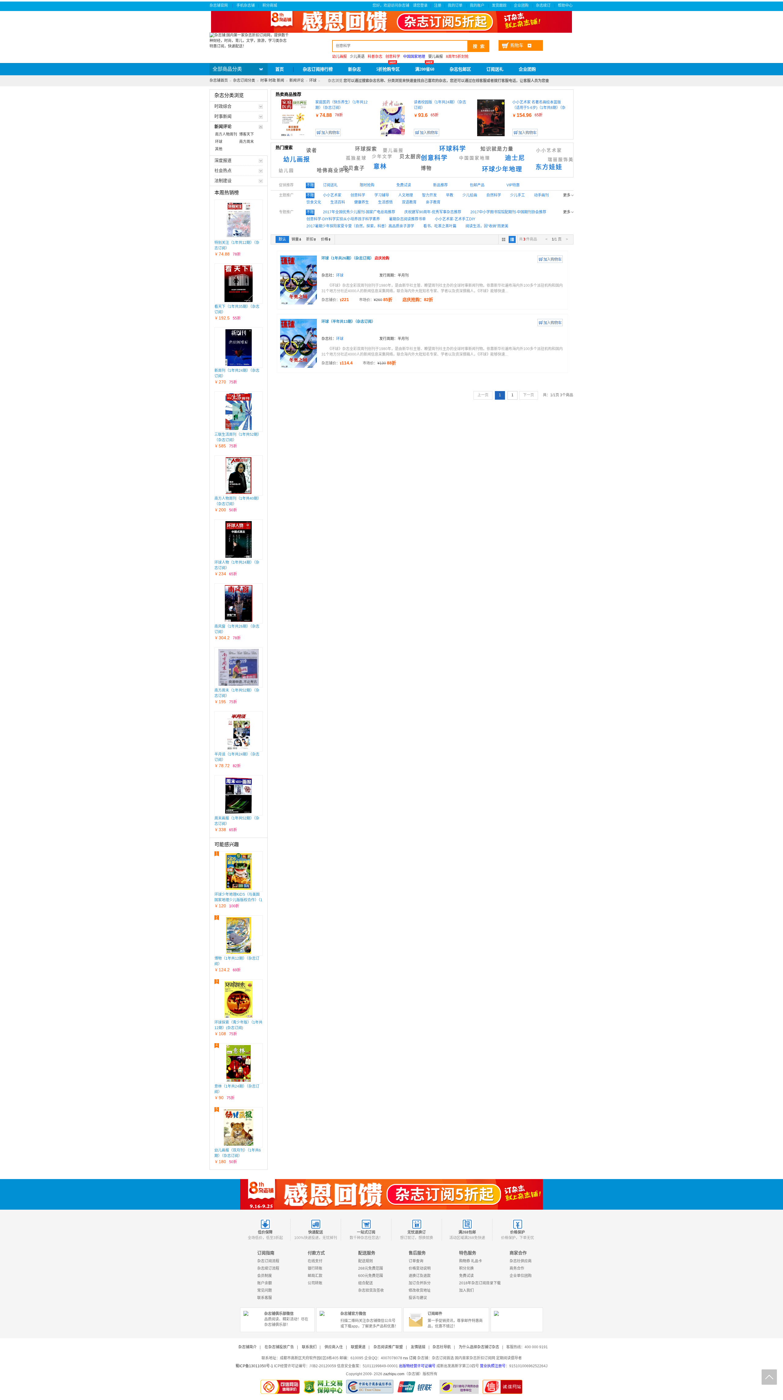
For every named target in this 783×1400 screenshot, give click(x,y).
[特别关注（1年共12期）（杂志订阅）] (238, 219)
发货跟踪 (499, 5)
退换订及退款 (420, 1276)
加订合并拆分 (420, 1283)
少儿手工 (517, 195)
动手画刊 (541, 195)
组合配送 (365, 1283)
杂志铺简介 (247, 1347)
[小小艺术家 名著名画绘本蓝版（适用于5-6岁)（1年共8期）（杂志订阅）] (490, 117)
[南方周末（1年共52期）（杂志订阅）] (238, 667)
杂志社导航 (441, 1347)
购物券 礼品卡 (470, 1261)
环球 (313, 80)
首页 (279, 69)
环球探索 (366, 148)
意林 (380, 166)
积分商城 (270, 5)
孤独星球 (356, 158)
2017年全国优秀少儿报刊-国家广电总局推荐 (359, 212)
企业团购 (521, 5)
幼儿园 (286, 170)
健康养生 (361, 202)
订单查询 (416, 1261)
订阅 (412, 1358)
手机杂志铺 (245, 5)
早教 (449, 195)
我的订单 (455, 5)
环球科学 (452, 148)
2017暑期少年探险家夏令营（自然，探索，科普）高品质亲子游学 (360, 226)
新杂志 (354, 69)
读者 (311, 150)
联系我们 (309, 1347)
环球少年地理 (502, 169)
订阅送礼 (494, 69)
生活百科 (337, 202)
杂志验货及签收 (371, 1290)
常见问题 (264, 1290)
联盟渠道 (358, 1347)
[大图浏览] (503, 239)
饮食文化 (313, 202)
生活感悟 (385, 202)
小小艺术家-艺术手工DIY (455, 219)
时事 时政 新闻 (272, 80)
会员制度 (264, 1276)
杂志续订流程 (268, 1268)
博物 (426, 168)
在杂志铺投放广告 (279, 1347)
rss (405, 1358)
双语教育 (409, 202)
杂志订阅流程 (268, 1261)
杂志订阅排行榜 (318, 69)
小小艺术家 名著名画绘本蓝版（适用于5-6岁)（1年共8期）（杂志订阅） (539, 107)
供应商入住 (334, 1347)
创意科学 (434, 158)
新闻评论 (296, 80)
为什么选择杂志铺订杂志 (479, 1347)
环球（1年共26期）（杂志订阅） (355, 258)
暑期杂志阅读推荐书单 (407, 219)
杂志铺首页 (219, 80)
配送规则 (365, 1261)
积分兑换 (466, 1268)
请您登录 (420, 5)
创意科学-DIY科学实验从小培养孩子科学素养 (343, 219)
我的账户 (477, 5)
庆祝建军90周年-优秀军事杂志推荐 (432, 212)
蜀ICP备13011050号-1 (254, 1366)
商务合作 (517, 1268)
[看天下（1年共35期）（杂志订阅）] (238, 283)
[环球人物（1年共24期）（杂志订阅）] (238, 539)
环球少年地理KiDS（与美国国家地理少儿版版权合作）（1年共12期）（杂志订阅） (238, 900)
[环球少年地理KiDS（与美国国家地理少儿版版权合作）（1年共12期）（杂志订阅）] (238, 871)
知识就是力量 (497, 148)
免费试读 (466, 1276)
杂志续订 (543, 5)
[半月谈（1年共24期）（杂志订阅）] (238, 731)
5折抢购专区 (388, 69)
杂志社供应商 (521, 1261)
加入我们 (466, 1290)
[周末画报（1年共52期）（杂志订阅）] (238, 795)
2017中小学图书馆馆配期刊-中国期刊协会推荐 (508, 212)
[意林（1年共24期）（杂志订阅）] (238, 1063)
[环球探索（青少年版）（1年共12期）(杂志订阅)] (239, 999)
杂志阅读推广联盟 (388, 1347)
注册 (437, 5)
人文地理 (405, 195)
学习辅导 (381, 195)
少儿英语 (357, 56)
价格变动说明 (420, 1268)
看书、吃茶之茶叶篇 (439, 226)
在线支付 (315, 1261)
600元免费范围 (370, 1276)
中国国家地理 (474, 158)
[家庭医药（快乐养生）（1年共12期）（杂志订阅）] (294, 117)
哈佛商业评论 (333, 170)
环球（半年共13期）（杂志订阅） (348, 321)
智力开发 (429, 195)
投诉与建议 (418, 1298)
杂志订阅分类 (244, 80)
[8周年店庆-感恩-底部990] (391, 1194)
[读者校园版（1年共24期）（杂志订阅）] (392, 117)
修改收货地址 (420, 1290)
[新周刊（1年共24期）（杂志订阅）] (238, 347)
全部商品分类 (227, 69)
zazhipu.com (393, 1374)
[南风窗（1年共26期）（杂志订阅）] (238, 603)
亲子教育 (433, 202)
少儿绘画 (469, 195)
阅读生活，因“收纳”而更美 (487, 226)
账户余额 (264, 1283)
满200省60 (424, 69)
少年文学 (382, 156)
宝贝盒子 (354, 168)
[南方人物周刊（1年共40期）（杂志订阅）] (239, 475)
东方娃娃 (549, 167)
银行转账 (315, 1268)
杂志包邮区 (460, 69)
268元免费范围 (370, 1268)
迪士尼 (515, 158)
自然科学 (493, 195)
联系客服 (264, 1298)
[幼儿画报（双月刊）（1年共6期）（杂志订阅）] (238, 1127)
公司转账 (315, 1283)
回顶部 (769, 1377)
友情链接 (418, 1347)
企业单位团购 (521, 1276)
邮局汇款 (315, 1276)
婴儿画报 (435, 56)
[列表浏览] (512, 239)
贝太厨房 (410, 156)
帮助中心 (565, 5)
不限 (310, 185)
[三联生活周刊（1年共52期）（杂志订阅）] (238, 411)
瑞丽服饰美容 (563, 159)
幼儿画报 (296, 159)
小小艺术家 (549, 150)
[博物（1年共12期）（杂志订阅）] (238, 935)
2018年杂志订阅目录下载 (480, 1283)
